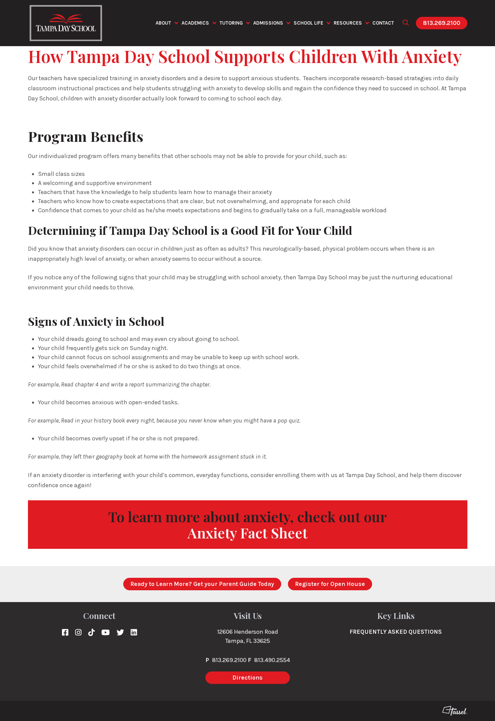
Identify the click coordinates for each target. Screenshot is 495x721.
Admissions (268, 23)
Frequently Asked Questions (396, 631)
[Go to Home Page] (66, 23)
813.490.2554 (272, 660)
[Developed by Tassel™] (454, 711)
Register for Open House (330, 584)
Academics (195, 23)
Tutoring (231, 23)
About (163, 23)
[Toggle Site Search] (406, 23)
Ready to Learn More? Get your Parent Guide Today (202, 584)
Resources (348, 23)
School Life (308, 23)
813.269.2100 (441, 23)
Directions (247, 677)
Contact (383, 23)
